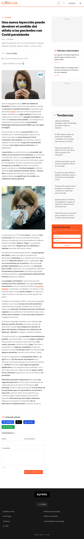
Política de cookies (51, 516)
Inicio (3, 39)
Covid (12, 112)
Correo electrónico (29, 439)
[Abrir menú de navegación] (80, 3)
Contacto (6, 521)
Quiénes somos (9, 511)
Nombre (4, 439)
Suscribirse (67, 245)
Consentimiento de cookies (54, 521)
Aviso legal (7, 516)
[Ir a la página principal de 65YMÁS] (9, 3)
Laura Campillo (11, 53)
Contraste (71, 3)
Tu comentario (6, 448)
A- (59, 3)
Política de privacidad (52, 511)
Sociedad (8, 17)
